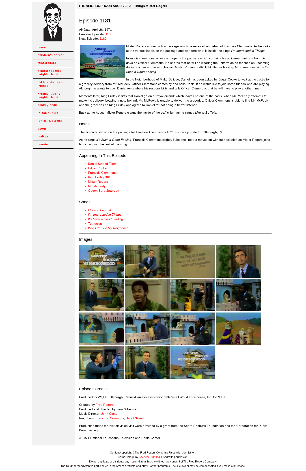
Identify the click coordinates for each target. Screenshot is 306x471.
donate (43, 144)
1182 (103, 38)
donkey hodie (48, 105)
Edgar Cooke (97, 168)
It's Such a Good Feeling (105, 219)
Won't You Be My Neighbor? (108, 228)
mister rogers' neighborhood (50, 72)
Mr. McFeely (97, 186)
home (42, 47)
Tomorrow (95, 223)
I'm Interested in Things (104, 214)
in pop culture (48, 113)
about (42, 128)
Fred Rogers (105, 404)
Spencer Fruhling (149, 457)
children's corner (51, 55)
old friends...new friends (50, 84)
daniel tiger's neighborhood (49, 95)
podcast (44, 136)
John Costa (109, 413)
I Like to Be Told (99, 210)
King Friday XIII (99, 177)
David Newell (135, 418)
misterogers (47, 63)
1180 (109, 34)
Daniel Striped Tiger (102, 163)
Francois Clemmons (102, 172)
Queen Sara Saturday (103, 190)
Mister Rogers (98, 181)
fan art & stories (50, 120)
